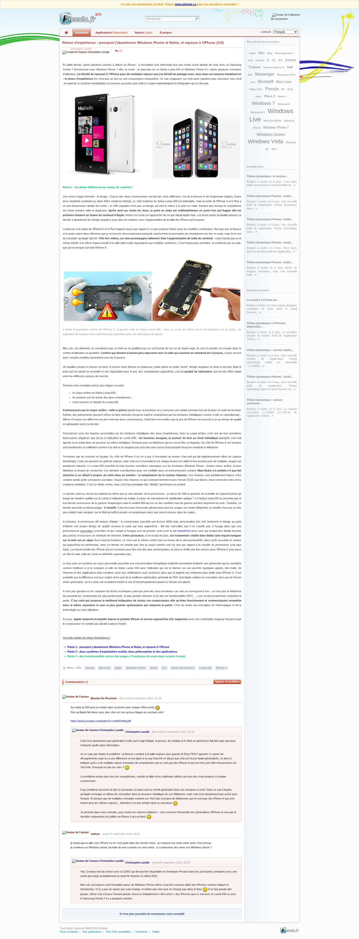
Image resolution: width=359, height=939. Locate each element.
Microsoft (104, 667)
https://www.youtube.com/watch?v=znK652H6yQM (101, 721)
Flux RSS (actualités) (118, 931)
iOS (164, 667)
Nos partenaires (92, 931)
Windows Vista (265, 141)
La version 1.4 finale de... (262, 299)
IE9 (280, 60)
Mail (250, 74)
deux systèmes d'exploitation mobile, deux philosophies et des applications (128, 651)
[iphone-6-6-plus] (196, 177)
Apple (118, 667)
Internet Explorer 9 (273, 67)
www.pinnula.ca (185, 4)
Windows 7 (263, 103)
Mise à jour (284, 82)
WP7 (274, 149)
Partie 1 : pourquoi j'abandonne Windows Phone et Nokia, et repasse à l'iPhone (118, 646)
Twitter (156, 931)
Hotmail (260, 60)
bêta (261, 53)
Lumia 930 (205, 667)
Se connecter (279, 18)
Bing (269, 53)
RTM (290, 89)
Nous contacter (69, 931)
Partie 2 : (73, 651)
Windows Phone (135, 667)
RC (283, 89)
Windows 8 (284, 104)
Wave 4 (282, 96)
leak (290, 67)
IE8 (274, 60)
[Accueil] (80, 18)
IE (268, 60)
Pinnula (89, 667)
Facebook (142, 931)
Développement (284, 53)
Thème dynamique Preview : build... (270, 196)
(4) (120, 50)
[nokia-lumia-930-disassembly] (108, 319)
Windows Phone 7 (276, 127)
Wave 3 (269, 96)
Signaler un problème (227, 681)
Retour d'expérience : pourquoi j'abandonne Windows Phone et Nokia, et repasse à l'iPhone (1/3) (143, 42)
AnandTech (184, 530)
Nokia (153, 667)
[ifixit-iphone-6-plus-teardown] (196, 319)
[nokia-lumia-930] (108, 177)
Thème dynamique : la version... (267, 176)
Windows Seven (271, 134)
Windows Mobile (273, 120)
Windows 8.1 (258, 112)
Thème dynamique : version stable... (270, 350)
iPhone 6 (221, 667)
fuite (250, 60)
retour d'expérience (182, 667)
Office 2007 (256, 89)
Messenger (264, 74)
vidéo (258, 96)
